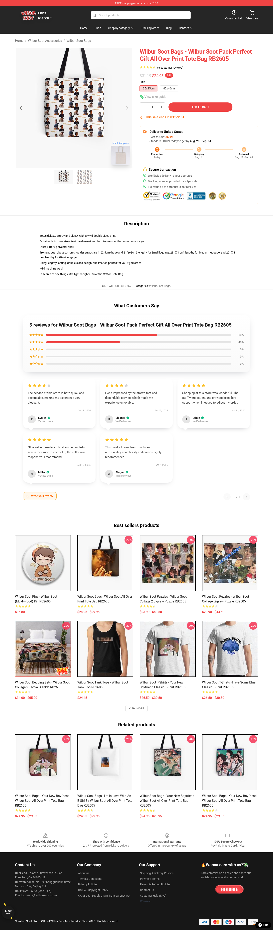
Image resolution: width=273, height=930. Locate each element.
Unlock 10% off (8, 912)
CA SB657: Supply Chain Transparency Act (104, 895)
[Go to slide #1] (63, 177)
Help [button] (265, 925)
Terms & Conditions (90, 878)
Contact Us (147, 890)
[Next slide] (127, 108)
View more (136, 708)
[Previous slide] (21, 108)
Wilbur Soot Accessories (45, 41)
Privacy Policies (87, 884)
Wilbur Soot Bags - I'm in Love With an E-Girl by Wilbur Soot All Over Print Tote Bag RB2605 (104, 800)
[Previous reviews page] (227, 496)
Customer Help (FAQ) (153, 895)
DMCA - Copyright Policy (93, 890)
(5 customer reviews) (170, 67)
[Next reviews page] (246, 496)
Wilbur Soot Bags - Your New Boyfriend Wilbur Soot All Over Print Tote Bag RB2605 (42, 800)
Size (142, 82)
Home (19, 41)
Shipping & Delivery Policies (156, 873)
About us (83, 873)
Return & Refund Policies (155, 884)
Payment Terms (149, 878)
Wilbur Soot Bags (79, 41)
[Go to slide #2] (84, 177)
